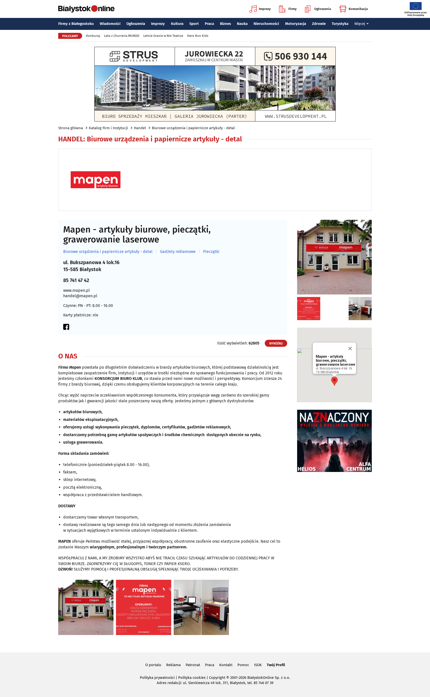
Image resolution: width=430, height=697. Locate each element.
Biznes (225, 23)
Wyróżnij (276, 343)
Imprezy (265, 9)
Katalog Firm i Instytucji (108, 128)
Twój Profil (276, 665)
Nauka (242, 23)
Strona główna (70, 128)
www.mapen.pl (76, 290)
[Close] (350, 348)
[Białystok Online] (86, 9)
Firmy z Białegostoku (76, 23)
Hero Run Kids (197, 35)
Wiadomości (110, 23)
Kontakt (225, 665)
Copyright (217, 677)
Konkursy (93, 35)
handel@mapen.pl (80, 295)
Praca (209, 23)
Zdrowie (319, 23)
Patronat (193, 665)
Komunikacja (358, 9)
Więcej (359, 23)
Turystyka (340, 23)
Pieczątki (211, 251)
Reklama (173, 665)
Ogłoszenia (322, 9)
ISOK (258, 665)
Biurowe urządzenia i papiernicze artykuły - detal (193, 128)
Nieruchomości (266, 23)
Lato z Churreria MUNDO (121, 35)
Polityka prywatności (157, 677)
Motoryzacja (295, 23)
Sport (194, 23)
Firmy (292, 9)
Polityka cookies (192, 677)
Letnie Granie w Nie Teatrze (163, 35)
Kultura (177, 23)
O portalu (153, 665)
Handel (140, 128)
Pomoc (243, 665)
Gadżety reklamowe (178, 251)
